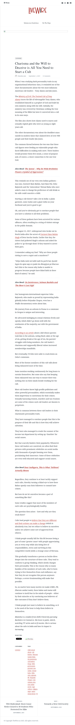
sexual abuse (31, 694)
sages (29, 691)
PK (28, 677)
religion (35, 689)
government (31, 666)
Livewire (18, 58)
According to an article (24, 333)
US (37, 694)
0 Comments (46, 76)
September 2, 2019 (34, 76)
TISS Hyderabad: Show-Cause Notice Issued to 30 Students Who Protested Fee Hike (18, 707)
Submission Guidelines (31, 23)
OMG (32, 673)
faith (33, 664)
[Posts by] (16, 76)
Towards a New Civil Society (56, 704)
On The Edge (46, 23)
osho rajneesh (32, 675)
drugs (29, 664)
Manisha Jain (22, 76)
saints (33, 691)
